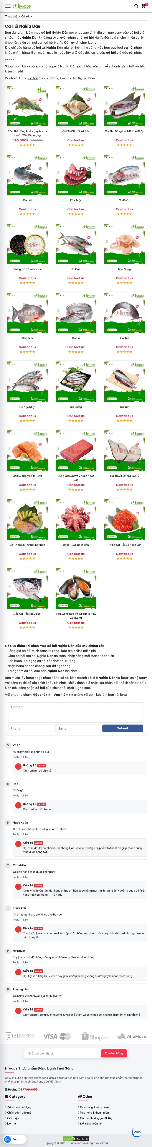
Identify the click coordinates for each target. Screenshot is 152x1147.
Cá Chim (27, 338)
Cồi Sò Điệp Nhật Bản (76, 131)
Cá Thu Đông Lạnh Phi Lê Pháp (124, 131)
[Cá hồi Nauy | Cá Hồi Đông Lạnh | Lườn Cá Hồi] (27, 175)
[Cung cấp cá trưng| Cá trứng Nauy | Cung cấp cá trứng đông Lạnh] (76, 382)
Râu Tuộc (76, 200)
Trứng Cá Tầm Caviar (27, 269)
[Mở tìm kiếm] (136, 6)
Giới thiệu (13, 1118)
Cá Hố (76, 338)
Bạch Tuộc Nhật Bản (76, 545)
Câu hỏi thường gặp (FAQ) (96, 1118)
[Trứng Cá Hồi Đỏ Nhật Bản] (124, 519)
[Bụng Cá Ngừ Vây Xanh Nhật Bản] (76, 451)
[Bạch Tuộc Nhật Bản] (76, 519)
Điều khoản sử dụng (19, 1107)
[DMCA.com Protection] (76, 1138)
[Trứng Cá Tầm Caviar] (27, 244)
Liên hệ (11, 1123)
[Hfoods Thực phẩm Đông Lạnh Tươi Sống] (23, 6)
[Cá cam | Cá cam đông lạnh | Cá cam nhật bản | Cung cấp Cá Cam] (76, 244)
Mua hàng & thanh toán (94, 1112)
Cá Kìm (124, 407)
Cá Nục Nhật (27, 407)
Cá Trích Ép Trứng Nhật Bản (27, 545)
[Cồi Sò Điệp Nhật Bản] (76, 106)
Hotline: (23, 1089)
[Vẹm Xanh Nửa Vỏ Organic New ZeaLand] (76, 588)
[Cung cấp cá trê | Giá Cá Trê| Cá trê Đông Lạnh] (124, 313)
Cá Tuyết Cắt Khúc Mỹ (124, 476)
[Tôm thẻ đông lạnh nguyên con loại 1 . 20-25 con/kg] (27, 106)
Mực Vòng (124, 269)
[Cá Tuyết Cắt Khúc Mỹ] (124, 451)
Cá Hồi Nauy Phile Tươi (27, 476)
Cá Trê (124, 338)
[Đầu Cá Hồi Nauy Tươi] (27, 588)
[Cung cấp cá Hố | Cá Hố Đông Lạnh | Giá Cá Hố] (76, 313)
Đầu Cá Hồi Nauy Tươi (27, 613)
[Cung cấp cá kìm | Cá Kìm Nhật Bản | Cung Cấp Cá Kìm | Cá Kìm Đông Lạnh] (124, 382)
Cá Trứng (76, 407)
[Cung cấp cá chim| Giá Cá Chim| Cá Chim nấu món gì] (27, 313)
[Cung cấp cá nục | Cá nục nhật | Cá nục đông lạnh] (27, 382)
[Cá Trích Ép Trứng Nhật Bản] (27, 519)
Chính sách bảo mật (19, 1112)
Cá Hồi (27, 200)
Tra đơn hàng (114, 1053)
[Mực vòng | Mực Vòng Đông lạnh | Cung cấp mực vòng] (124, 244)
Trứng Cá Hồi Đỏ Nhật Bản (124, 545)
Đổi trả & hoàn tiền (91, 1123)
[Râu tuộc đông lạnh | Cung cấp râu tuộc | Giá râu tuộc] (76, 175)
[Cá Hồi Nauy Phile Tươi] (27, 451)
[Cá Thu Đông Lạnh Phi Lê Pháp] (124, 106)
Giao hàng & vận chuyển (95, 1107)
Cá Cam (76, 269)
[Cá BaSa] (124, 175)
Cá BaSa (124, 200)
